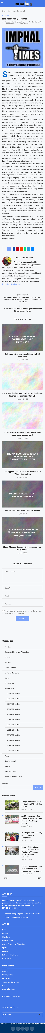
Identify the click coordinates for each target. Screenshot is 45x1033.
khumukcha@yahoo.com (11, 284)
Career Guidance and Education (17, 652)
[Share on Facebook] (14, 249)
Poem (7, 756)
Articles (8, 647)
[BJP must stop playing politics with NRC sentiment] (22, 337)
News (7, 678)
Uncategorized (10, 771)
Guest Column (10, 668)
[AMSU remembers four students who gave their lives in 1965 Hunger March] (12, 819)
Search (5, 784)
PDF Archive (9, 688)
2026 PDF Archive (13, 751)
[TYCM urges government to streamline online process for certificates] (12, 869)
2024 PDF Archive (13, 740)
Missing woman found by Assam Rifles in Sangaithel (31, 835)
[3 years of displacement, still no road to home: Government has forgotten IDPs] (22, 376)
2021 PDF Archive (13, 725)
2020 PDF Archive (13, 720)
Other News (9, 683)
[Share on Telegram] (28, 249)
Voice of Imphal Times (13, 777)
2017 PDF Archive (13, 704)
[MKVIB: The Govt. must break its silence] (22, 494)
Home (4, 11)
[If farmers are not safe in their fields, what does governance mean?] (22, 415)
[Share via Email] (32, 249)
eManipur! (41, 1023)
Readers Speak (10, 761)
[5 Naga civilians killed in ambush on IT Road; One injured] (12, 805)
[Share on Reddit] (21, 249)
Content (8, 657)
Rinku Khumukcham (17, 22)
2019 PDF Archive (13, 714)
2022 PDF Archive (13, 730)
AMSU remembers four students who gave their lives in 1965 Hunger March (31, 819)
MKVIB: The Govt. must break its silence (22, 511)
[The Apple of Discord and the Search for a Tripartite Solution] (22, 454)
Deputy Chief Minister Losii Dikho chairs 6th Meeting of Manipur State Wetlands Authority (30, 852)
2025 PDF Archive (13, 746)
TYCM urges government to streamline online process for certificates (31, 868)
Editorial (8, 662)
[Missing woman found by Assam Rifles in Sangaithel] (12, 836)
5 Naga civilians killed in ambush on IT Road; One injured (31, 804)
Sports (7, 766)
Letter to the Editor (12, 673)
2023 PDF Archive (13, 735)
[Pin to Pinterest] (17, 249)
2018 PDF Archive (13, 709)
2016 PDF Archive (13, 699)
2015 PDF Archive (13, 694)
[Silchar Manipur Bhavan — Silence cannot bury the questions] (22, 530)
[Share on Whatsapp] (25, 249)
